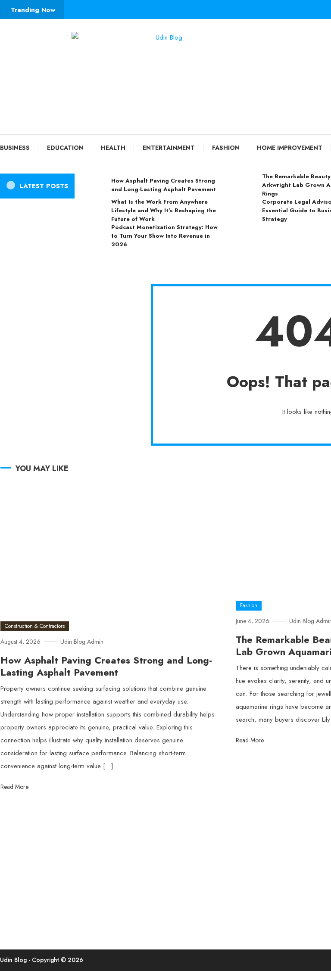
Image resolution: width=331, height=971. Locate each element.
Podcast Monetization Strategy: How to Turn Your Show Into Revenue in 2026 (164, 235)
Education (65, 147)
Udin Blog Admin (81, 641)
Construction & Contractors (35, 626)
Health (113, 147)
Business (15, 147)
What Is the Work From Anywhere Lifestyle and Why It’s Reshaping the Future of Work (163, 210)
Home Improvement (289, 147)
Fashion (226, 147)
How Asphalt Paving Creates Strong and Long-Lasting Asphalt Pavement (163, 185)
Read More (15, 786)
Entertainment (169, 147)
